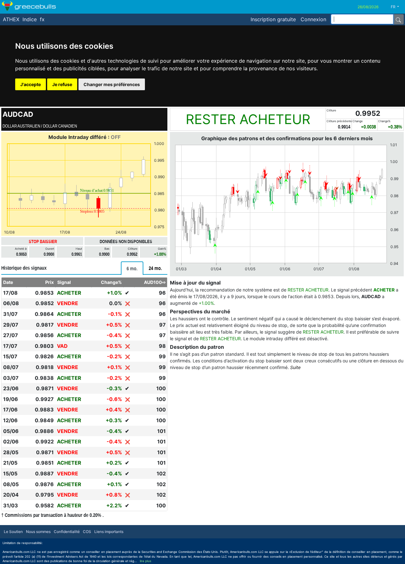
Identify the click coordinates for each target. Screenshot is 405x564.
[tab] (132, 268)
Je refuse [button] (62, 84)
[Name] (398, 19)
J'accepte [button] (30, 84)
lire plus (145, 561)
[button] (397, 7)
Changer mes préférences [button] (112, 84)
